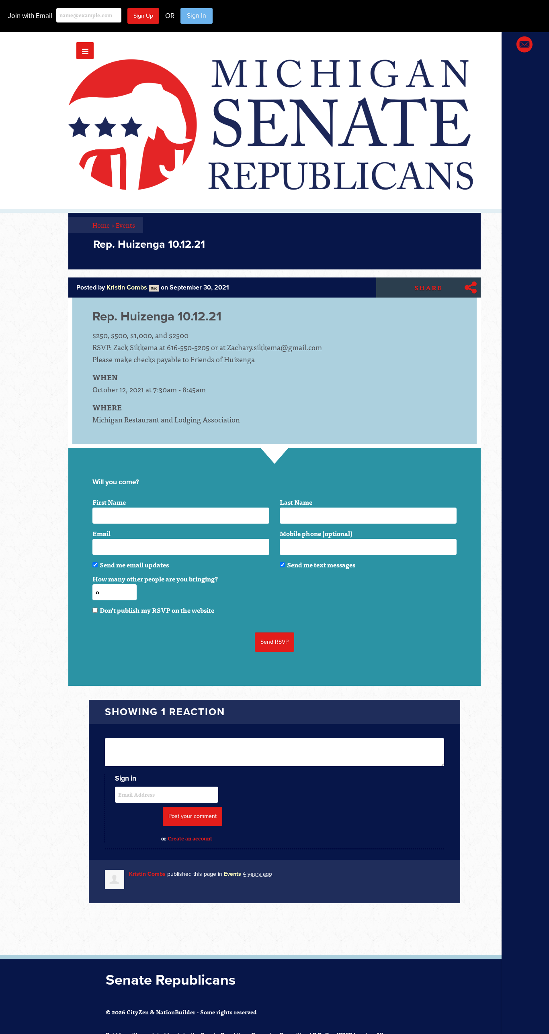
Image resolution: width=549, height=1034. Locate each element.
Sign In (196, 16)
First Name (109, 502)
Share (428, 287)
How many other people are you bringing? (155, 578)
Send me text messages (321, 564)
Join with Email (30, 16)
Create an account (190, 838)
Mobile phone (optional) (316, 533)
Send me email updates (134, 564)
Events (125, 225)
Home (103, 225)
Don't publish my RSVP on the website (157, 610)
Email (101, 533)
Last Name (296, 502)
